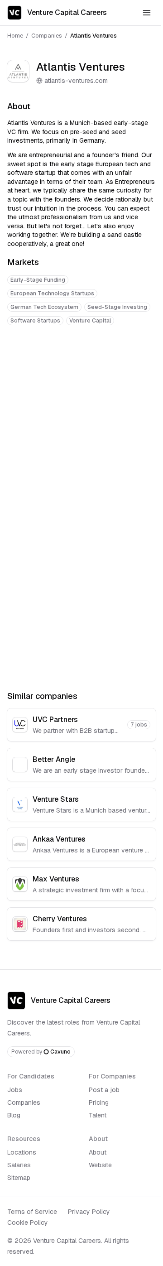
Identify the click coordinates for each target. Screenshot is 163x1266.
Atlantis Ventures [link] (93, 35)
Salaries (19, 1165)
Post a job (104, 1090)
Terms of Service (32, 1212)
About (97, 1152)
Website (100, 1165)
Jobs (14, 1090)
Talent (97, 1115)
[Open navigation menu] (147, 13)
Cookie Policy (27, 1222)
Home (15, 35)
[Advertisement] (81, 421)
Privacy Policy (89, 1212)
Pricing (99, 1102)
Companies (46, 35)
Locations (21, 1152)
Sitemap (18, 1178)
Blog (13, 1115)
